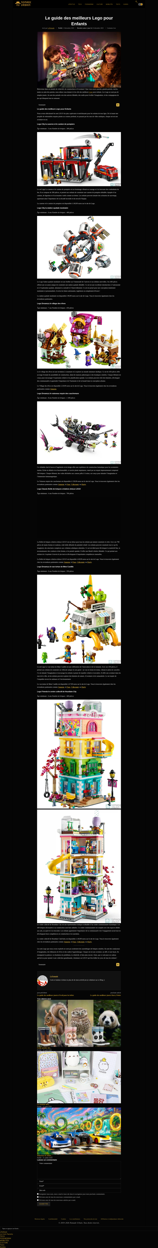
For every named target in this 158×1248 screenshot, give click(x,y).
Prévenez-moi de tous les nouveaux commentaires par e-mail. (59, 1197)
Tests (118, 4)
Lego (90, 92)
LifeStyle (71, 4)
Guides (125, 4)
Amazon (53, 389)
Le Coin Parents (6, 1234)
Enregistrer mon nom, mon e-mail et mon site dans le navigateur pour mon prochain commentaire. (72, 1194)
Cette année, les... (44, 1048)
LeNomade (51, 28)
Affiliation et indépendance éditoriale (112, 1219)
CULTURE (100, 4)
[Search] (136, 2)
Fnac (68, 484)
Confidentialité (52, 1219)
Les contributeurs (75, 1219)
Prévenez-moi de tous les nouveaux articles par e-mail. (57, 1200)
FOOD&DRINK (89, 4)
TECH (80, 4)
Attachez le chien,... (45, 1156)
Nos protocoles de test (90, 1219)
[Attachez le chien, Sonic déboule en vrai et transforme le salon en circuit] (79, 1108)
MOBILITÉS (109, 4)
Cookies (63, 1219)
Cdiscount (75, 484)
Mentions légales (40, 1219)
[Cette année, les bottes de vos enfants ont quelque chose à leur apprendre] (79, 1001)
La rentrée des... (43, 1104)
